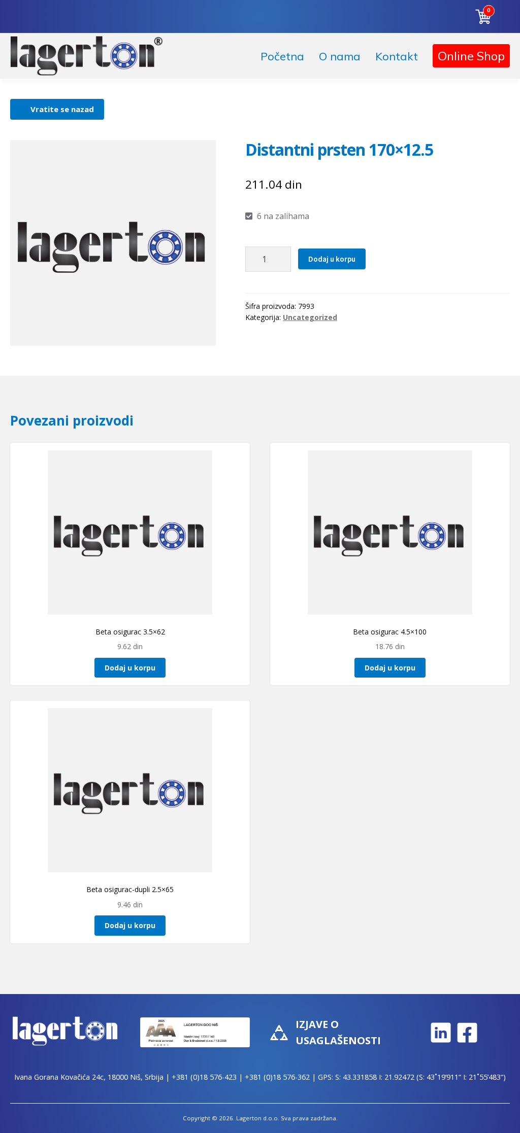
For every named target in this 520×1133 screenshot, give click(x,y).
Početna (282, 56)
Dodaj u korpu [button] (130, 667)
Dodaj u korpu (331, 259)
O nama (340, 56)
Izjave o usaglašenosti (338, 1032)
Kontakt (396, 56)
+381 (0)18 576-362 (277, 1077)
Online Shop (471, 55)
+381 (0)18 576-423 (204, 1077)
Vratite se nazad (62, 109)
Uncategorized (310, 317)
